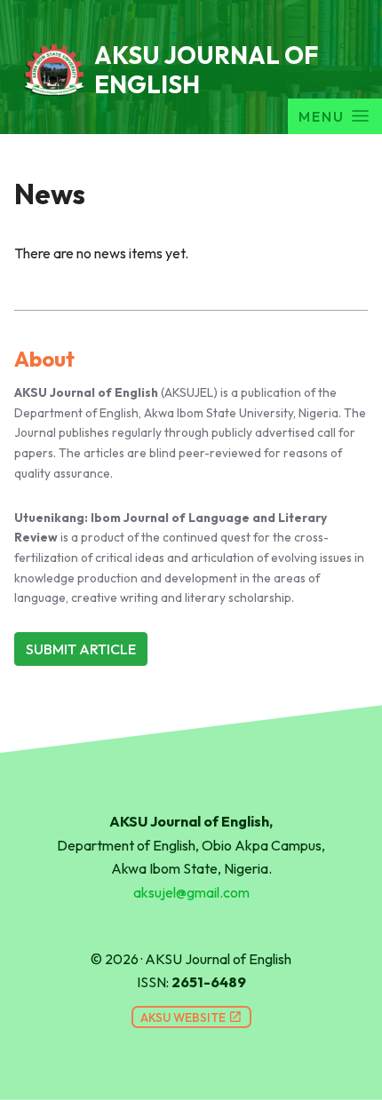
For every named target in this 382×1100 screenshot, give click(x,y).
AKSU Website (191, 1017)
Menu (321, 116)
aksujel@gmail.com (191, 892)
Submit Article (81, 649)
